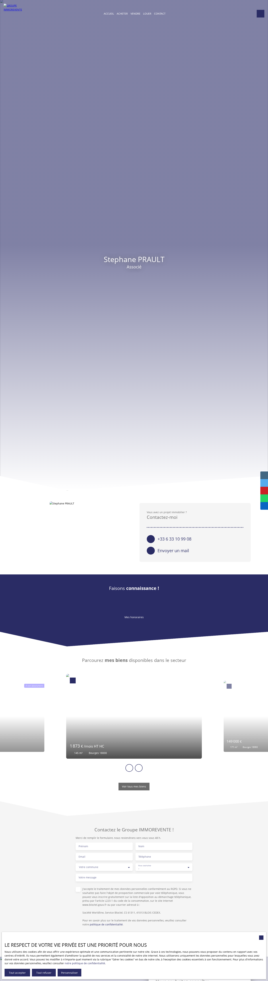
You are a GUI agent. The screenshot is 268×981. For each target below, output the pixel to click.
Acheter (122, 13)
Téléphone (144, 856)
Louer (147, 13)
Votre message (87, 877)
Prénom (83, 846)
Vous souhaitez (144, 865)
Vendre (135, 13)
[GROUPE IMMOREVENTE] (13, 13)
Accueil (109, 13)
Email (82, 856)
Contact (160, 13)
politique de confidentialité (106, 924)
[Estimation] (260, 13)
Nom (141, 846)
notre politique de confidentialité (85, 963)
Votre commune (88, 867)
